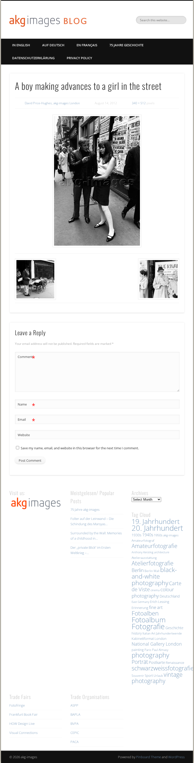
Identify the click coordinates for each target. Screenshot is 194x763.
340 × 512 (139, 103)
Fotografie (148, 626)
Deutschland (170, 596)
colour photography (153, 592)
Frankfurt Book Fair (23, 714)
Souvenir (138, 675)
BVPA (74, 723)
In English (21, 45)
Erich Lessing (159, 601)
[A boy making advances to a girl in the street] (97, 181)
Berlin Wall (151, 571)
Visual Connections (23, 732)
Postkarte (157, 662)
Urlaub (158, 675)
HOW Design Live (22, 723)
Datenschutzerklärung (33, 58)
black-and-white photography (154, 576)
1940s (147, 535)
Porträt (140, 661)
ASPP (74, 705)
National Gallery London (157, 644)
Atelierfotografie (153, 563)
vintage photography (157, 678)
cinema (155, 590)
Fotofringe (17, 705)
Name (26, 405)
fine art (156, 607)
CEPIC (74, 732)
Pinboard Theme (148, 757)
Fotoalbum (149, 619)
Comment (26, 357)
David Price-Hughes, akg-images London (52, 103)
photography (150, 655)
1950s (158, 535)
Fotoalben (145, 613)
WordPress (176, 757)
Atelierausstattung (144, 558)
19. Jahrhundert (156, 521)
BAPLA (75, 714)
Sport (149, 675)
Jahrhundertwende (169, 633)
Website (24, 435)
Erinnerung (140, 607)
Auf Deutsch (53, 45)
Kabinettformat (143, 638)
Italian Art (148, 633)
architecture (161, 552)
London (160, 638)
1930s (136, 535)
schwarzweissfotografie (163, 668)
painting (138, 649)
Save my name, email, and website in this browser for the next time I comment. (80, 448)
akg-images (171, 535)
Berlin (138, 570)
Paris (147, 650)
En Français (87, 45)
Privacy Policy (79, 58)
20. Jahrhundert (157, 528)
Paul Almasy (160, 650)
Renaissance (175, 662)
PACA (74, 741)
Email (26, 420)
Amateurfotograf (143, 540)
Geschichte (174, 627)
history (137, 633)
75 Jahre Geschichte (126, 45)
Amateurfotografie (154, 545)
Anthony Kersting (142, 552)
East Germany (140, 602)
